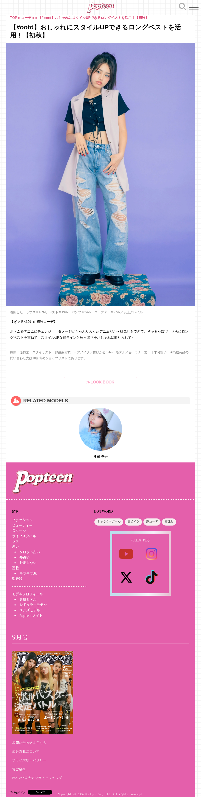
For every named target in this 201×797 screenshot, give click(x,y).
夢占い (24, 557)
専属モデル (28, 599)
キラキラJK (28, 573)
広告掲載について (25, 751)
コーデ (26, 18)
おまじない (28, 562)
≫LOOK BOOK (100, 382)
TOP (13, 18)
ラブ (15, 541)
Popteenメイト (31, 615)
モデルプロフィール (27, 594)
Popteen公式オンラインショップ (37, 777)
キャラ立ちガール (109, 521)
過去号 (17, 578)
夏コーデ (152, 521)
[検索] (182, 6)
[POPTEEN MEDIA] (100, 7)
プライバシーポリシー (29, 760)
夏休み (169, 521)
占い (15, 546)
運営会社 (19, 768)
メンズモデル (29, 610)
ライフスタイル (24, 536)
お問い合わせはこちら (29, 742)
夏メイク (133, 521)
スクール (19, 530)
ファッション (22, 520)
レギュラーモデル (33, 604)
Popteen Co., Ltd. (98, 794)
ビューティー (22, 525)
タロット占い (29, 552)
